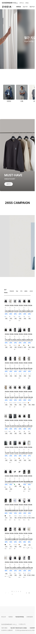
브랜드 (25, 291)
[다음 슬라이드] (30, 39)
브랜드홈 (18, 7)
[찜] (5, 301)
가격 (21, 291)
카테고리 (12, 291)
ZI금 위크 (25, 7)
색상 (17, 291)
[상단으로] (26, 630)
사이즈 (31, 291)
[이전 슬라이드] (4, 39)
